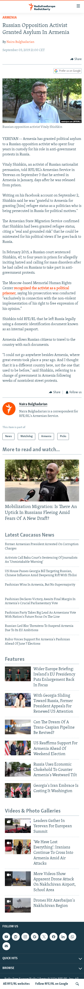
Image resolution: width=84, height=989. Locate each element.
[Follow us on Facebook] (53, 937)
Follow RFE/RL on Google (51, 984)
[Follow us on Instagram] (25, 937)
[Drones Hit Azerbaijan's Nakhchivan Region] (18, 905)
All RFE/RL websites (16, 984)
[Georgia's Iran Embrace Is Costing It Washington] (18, 790)
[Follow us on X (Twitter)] (44, 937)
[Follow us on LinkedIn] (63, 937)
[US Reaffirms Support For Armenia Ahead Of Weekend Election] (18, 748)
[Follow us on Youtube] (6, 937)
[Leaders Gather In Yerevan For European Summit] (18, 825)
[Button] (76, 59)
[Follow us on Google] (35, 937)
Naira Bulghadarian (20, 42)
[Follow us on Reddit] (16, 937)
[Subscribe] (6, 946)
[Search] (77, 984)
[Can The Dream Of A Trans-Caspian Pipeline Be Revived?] (18, 727)
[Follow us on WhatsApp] (72, 937)
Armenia (9, 18)
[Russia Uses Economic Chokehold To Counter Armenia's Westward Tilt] (18, 769)
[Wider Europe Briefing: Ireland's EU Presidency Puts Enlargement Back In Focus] (18, 673)
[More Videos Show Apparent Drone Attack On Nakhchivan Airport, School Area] (18, 878)
